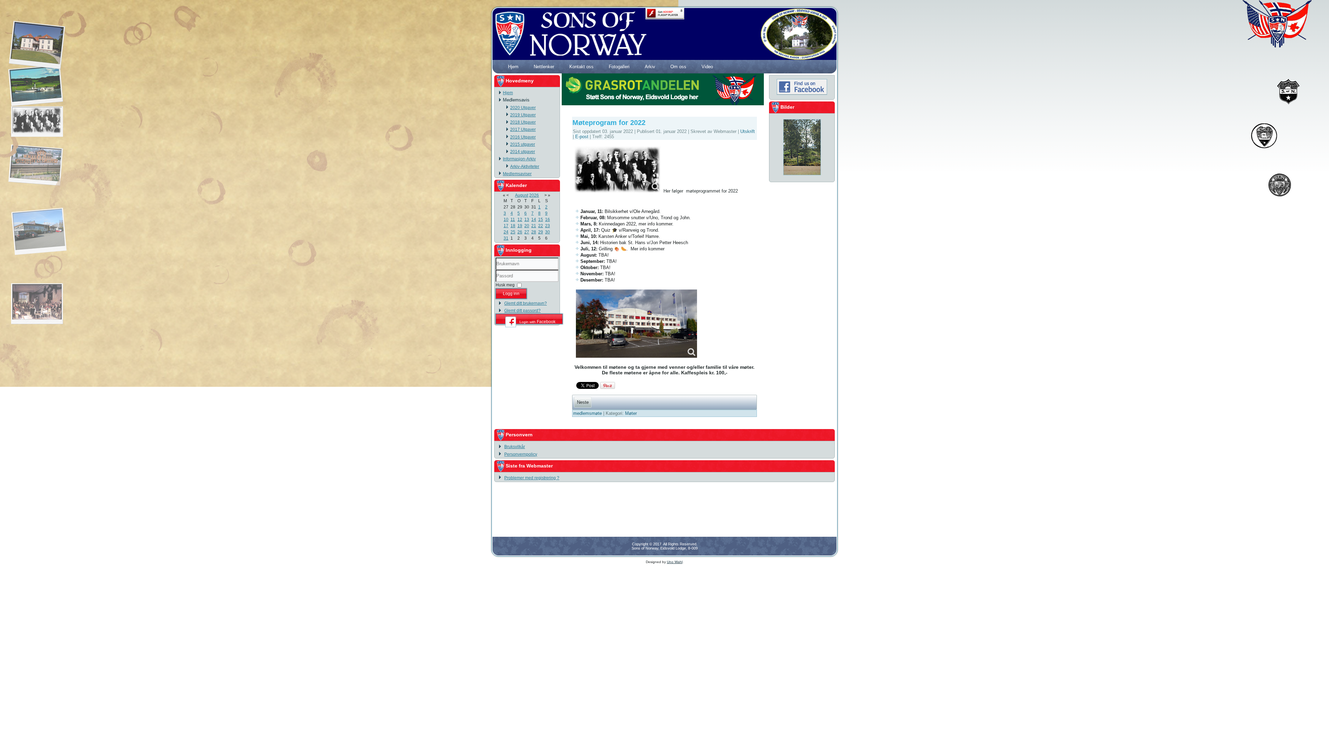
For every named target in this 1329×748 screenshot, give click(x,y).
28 (533, 232)
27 (526, 232)
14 (533, 219)
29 (540, 232)
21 (533, 225)
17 (506, 225)
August (521, 195)
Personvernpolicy (520, 454)
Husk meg (505, 285)
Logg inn (511, 293)
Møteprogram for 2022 (608, 122)
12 (519, 219)
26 (519, 232)
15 (540, 219)
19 (519, 225)
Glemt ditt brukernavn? (525, 303)
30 (547, 232)
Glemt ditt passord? (522, 310)
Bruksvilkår (514, 446)
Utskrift (747, 131)
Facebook (537, 321)
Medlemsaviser (517, 173)
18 (512, 225)
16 (547, 219)
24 (506, 232)
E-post (582, 136)
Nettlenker (544, 66)
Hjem (513, 66)
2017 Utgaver (523, 129)
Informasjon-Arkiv (519, 159)
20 (526, 225)
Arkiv (650, 66)
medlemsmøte (588, 413)
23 (547, 225)
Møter (631, 413)
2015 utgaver (522, 144)
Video (707, 66)
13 (526, 219)
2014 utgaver (522, 151)
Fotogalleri (619, 66)
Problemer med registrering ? (531, 477)
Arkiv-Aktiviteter (524, 166)
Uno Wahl (674, 562)
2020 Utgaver (523, 107)
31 (506, 238)
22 (540, 225)
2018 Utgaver (523, 122)
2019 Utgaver (523, 115)
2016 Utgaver (523, 137)
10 (506, 219)
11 (512, 219)
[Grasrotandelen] (663, 103)
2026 (534, 195)
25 (512, 232)
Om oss (678, 66)
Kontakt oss (581, 66)
